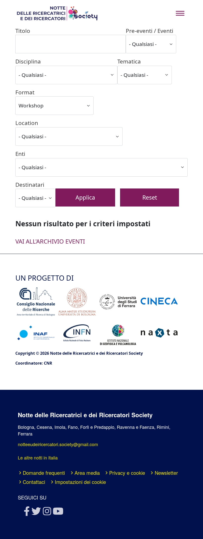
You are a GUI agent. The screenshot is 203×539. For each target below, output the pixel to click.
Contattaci (34, 481)
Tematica (129, 61)
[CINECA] (159, 301)
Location (26, 123)
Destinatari (29, 184)
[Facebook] (26, 512)
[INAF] (35, 332)
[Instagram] (47, 512)
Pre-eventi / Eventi (149, 31)
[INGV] (118, 333)
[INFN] (77, 332)
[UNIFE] (118, 302)
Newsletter (166, 472)
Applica (85, 197)
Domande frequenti (44, 472)
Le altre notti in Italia (38, 457)
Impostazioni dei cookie (80, 481)
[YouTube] (57, 512)
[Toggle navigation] (180, 13)
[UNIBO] (77, 302)
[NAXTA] (159, 333)
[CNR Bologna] (36, 301)
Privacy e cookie (127, 472)
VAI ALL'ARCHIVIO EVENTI (50, 241)
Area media (87, 472)
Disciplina (28, 61)
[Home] (57, 13)
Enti (20, 154)
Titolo (22, 31)
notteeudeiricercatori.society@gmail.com (58, 444)
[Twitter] (35, 512)
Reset (149, 197)
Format (24, 92)
